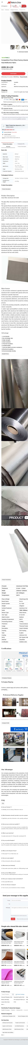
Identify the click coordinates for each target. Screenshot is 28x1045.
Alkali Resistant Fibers (19, 1029)
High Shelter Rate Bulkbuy (7, 1032)
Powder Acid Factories (20, 1022)
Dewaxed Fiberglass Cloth (6, 997)
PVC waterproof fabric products (20, 999)
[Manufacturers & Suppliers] (14, 2)
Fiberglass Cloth (22, 9)
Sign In (3, 137)
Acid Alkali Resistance (19, 1026)
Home (2, 9)
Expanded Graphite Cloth (19, 997)
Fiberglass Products (14, 9)
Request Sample (23, 76)
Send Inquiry (13, 73)
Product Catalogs (20, 994)
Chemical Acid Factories (7, 1022)
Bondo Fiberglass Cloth (23, 1016)
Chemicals (7, 9)
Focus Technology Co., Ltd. (17, 1039)
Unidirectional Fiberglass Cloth (8, 1016)
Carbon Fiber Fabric (5, 1002)
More (2, 1035)
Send (13, 919)
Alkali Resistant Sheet (6, 1029)
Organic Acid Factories (7, 1026)
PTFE (15, 1002)
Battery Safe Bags (5, 999)
